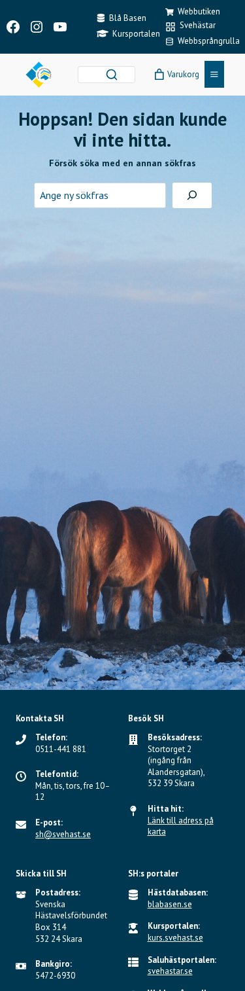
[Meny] (214, 74)
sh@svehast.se (63, 834)
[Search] (112, 75)
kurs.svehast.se (175, 937)
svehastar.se (170, 971)
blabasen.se (170, 904)
